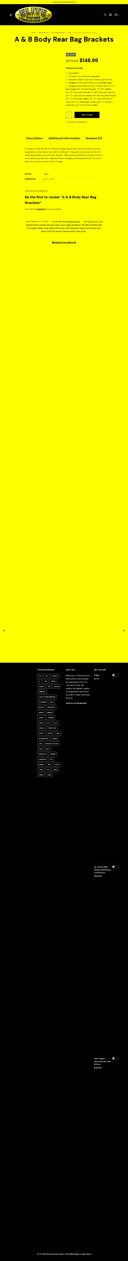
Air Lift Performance (47, 697)
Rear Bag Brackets (59, 33)
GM (69, 33)
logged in (41, 209)
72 (99, 222)
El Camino (76, 225)
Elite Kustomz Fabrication (53, 1254)
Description (34, 138)
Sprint (49, 231)
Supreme (58, 231)
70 (96, 222)
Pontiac (82, 228)
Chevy (57, 225)
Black (41, 707)
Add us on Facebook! (76, 703)
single (41, 764)
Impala (33, 228)
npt (48, 749)
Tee (47, 770)
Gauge (50, 733)
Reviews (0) (94, 138)
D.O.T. (49, 723)
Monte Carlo (60, 228)
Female (41, 728)
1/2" (40, 676)
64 (93, 222)
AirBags (42, 692)
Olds (67, 228)
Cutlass (69, 225)
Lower (46, 228)
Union (55, 770)
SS (53, 231)
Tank (41, 770)
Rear (88, 228)
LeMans (40, 228)
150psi (53, 681)
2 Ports (55, 676)
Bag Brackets (44, 33)
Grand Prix (94, 225)
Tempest (66, 231)
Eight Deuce (86, 1254)
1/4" (46, 676)
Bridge (49, 712)
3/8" (45, 681)
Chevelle (42, 225)
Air (49, 686)
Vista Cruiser (81, 231)
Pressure (42, 759)
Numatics (42, 754)
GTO (28, 228)
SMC (49, 764)
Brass (41, 712)
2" (39, 681)
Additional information (64, 138)
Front (41, 733)
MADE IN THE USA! (51, 744)
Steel (57, 764)
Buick (36, 225)
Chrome (51, 718)
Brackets (29, 225)
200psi (41, 686)
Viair (49, 775)
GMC (87, 225)
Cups (63, 225)
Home (34, 33)
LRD (40, 744)
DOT (56, 723)
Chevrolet (50, 225)
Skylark (93, 228)
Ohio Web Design (72, 1254)
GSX (100, 225)
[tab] (34, 138)
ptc (51, 759)
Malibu (51, 228)
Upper (72, 231)
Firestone (52, 728)
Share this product (78, 122)
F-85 (82, 225)
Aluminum (43, 702)
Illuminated (43, 738)
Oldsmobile (74, 228)
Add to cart (87, 115)
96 (101, 222)
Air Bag (56, 686)
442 (89, 222)
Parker (53, 754)
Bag (51, 702)
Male (41, 749)
